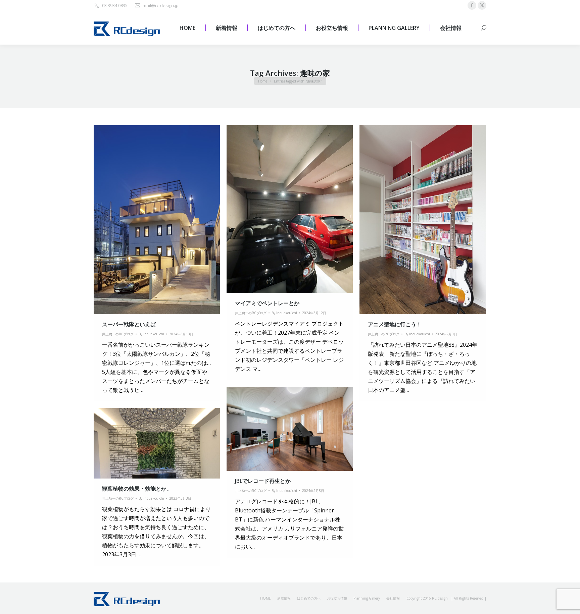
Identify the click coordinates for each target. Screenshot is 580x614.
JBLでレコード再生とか (263, 481)
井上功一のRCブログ (118, 334)
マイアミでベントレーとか (267, 303)
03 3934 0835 (115, 5)
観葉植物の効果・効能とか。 (137, 488)
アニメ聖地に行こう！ (395, 324)
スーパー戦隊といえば (129, 324)
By (151, 334)
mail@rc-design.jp (161, 5)
